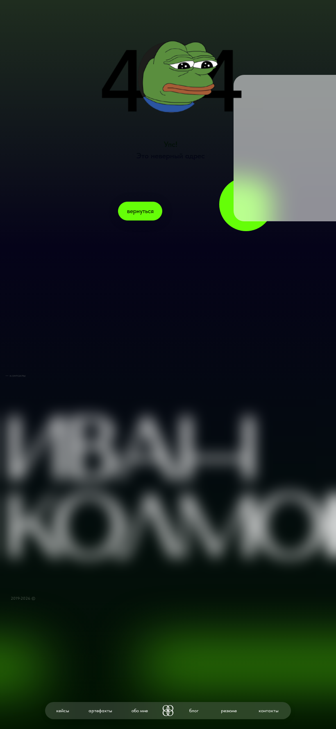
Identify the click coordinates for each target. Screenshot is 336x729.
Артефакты (100, 710)
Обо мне (140, 710)
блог (194, 710)
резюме (229, 710)
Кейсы (62, 710)
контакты (269, 710)
